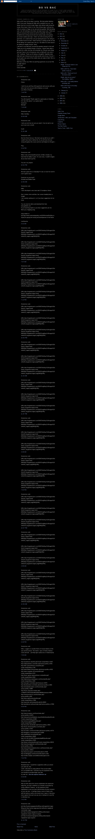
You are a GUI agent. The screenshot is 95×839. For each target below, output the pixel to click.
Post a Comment (21, 824)
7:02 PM (23, 758)
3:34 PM (23, 148)
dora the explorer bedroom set (37, 774)
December (64, 41)
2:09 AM (23, 566)
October (63, 45)
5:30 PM (23, 642)
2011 (61, 36)
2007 (61, 100)
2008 (61, 98)
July (62, 53)
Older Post (52, 826)
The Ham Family (62, 126)
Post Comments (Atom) (30, 830)
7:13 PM (23, 300)
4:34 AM (23, 777)
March (63, 62)
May (62, 57)
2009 (61, 96)
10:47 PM (24, 528)
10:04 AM (24, 116)
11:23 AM (24, 376)
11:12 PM (24, 820)
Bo (69, 21)
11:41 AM (24, 131)
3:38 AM (23, 452)
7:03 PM (23, 490)
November (64, 43)
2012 (61, 34)
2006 (61, 103)
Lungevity (60, 121)
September (64, 48)
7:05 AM (23, 655)
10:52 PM (24, 165)
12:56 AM (24, 182)
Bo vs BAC (47, 7)
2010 (61, 38)
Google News (61, 115)
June (62, 55)
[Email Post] (35, 70)
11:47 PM (24, 414)
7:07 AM (23, 261)
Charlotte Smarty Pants (64, 113)
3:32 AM (23, 223)
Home (36, 826)
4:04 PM (23, 706)
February (63, 90)
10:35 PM (24, 337)
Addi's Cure (61, 111)
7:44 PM (23, 92)
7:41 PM (23, 799)
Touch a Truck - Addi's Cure (65, 128)
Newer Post (20, 826)
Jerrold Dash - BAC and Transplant (67, 117)
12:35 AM (24, 604)
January (63, 93)
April (62, 60)
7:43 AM (23, 107)
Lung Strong (61, 119)
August (63, 50)
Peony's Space (62, 124)
